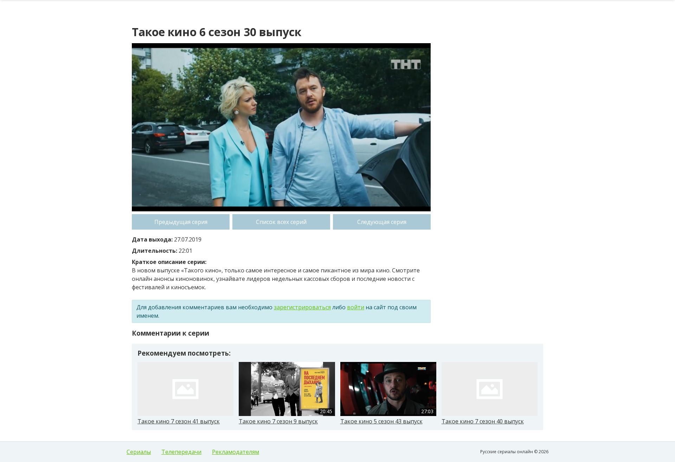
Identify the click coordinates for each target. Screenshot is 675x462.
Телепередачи (181, 452)
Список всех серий (281, 222)
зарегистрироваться (302, 307)
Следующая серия (381, 222)
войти (355, 307)
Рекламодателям (235, 452)
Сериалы (139, 452)
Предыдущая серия (180, 222)
